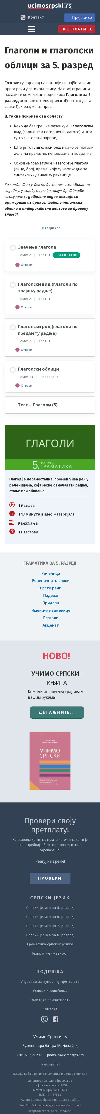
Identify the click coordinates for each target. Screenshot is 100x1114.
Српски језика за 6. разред (50, 916)
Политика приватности (50, 1000)
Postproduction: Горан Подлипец (50, 1111)
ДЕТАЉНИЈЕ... (57, 712)
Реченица (50, 573)
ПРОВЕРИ (50, 878)
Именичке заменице (50, 610)
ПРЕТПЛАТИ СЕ (76, 29)
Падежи (50, 595)
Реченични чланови (51, 580)
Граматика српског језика (50, 944)
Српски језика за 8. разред (50, 935)
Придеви (51, 602)
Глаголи (50, 617)
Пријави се (82, 17)
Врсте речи (50, 588)
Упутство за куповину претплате (50, 981)
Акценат (51, 625)
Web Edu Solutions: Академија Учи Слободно (50, 1105)
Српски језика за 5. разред (50, 907)
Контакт (50, 1009)
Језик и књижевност (50, 953)
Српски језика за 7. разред (50, 925)
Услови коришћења (50, 990)
